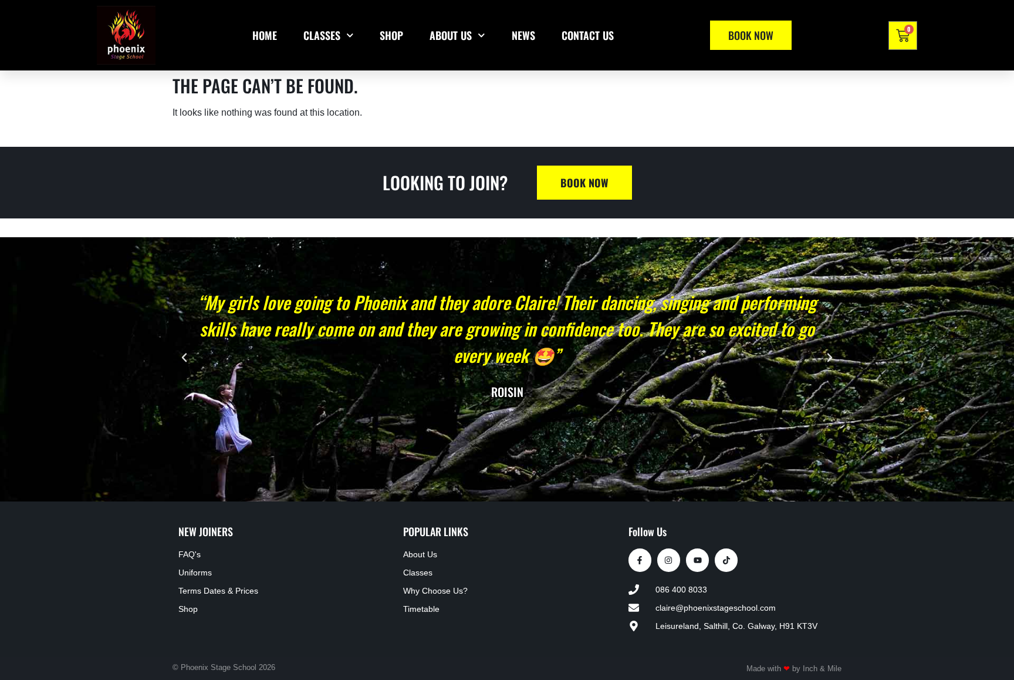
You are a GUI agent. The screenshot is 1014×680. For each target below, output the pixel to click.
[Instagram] (668, 559)
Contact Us (588, 35)
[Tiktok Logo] (726, 559)
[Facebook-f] (639, 559)
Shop (391, 35)
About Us (451, 35)
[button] (184, 357)
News (523, 35)
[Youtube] (697, 559)
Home (264, 35)
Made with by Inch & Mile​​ (793, 668)
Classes (321, 35)
